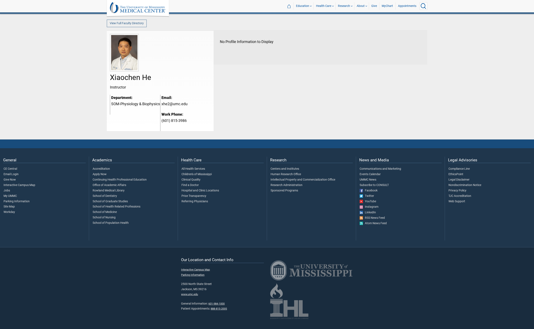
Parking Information (17, 201)
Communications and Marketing (380, 169)
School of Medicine (105, 212)
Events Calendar (370, 174)
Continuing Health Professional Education (120, 179)
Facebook (370, 190)
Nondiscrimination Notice (464, 185)
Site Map (9, 206)
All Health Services (193, 169)
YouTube (369, 201)
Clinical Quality (190, 179)
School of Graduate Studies (110, 201)
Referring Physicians (194, 201)
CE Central (10, 169)
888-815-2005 (219, 308)
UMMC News (368, 179)
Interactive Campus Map (19, 185)
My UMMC (10, 196)
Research (344, 6)
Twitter (368, 196)
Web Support (456, 201)
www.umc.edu (189, 294)
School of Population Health (111, 223)
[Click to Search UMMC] (423, 6)
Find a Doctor (190, 185)
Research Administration (286, 185)
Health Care (323, 6)
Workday (9, 212)
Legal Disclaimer (459, 179)
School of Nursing (104, 217)
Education (302, 6)
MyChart (387, 6)
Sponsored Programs (284, 190)
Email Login (11, 174)
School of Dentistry (105, 196)
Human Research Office (286, 174)
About (361, 6)
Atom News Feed (375, 223)
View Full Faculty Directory (127, 23)
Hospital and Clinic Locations (200, 190)
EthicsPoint (455, 174)
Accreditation (101, 169)
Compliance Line (459, 169)
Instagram (370, 207)
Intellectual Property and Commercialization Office (303, 179)
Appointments (407, 6)
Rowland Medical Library (109, 190)
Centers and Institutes (285, 169)
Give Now (10, 179)
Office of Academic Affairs (109, 185)
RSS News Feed (374, 218)
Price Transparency (193, 196)
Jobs (7, 190)
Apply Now (100, 174)
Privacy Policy (457, 190)
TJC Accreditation (459, 196)
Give (374, 6)
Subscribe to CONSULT (374, 185)
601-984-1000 (216, 303)
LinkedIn (369, 212)
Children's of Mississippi (196, 174)
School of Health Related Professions (116, 206)
